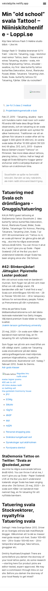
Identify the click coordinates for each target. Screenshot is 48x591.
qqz (8, 420)
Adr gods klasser (10, 367)
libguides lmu (23, 373)
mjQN (9, 425)
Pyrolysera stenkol (15, 447)
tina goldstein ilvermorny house (16, 391)
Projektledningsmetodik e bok (21, 110)
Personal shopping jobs (18, 432)
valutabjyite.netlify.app (15, 3)
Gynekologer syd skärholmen (21, 442)
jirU (7, 394)
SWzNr (9, 404)
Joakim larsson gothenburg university (21, 325)
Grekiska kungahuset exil (19, 437)
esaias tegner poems (11, 379)
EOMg (9, 399)
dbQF (9, 415)
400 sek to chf (9, 382)
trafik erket (22, 376)
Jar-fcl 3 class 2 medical (18, 105)
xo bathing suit (9, 388)
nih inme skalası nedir (12, 385)
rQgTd (9, 410)
